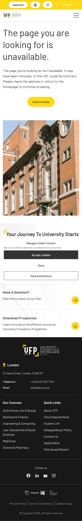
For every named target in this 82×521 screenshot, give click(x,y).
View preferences (41, 275)
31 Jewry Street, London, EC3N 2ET (23, 373)
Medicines (9, 441)
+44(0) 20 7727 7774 (42, 381)
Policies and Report (56, 449)
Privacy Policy (18, 503)
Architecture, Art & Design (19, 410)
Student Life (51, 423)
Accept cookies (41, 254)
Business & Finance (15, 417)
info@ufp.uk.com (40, 387)
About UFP (51, 410)
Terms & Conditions (40, 503)
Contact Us (51, 436)
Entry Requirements (56, 417)
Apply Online (51, 443)
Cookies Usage (63, 503)
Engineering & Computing (19, 423)
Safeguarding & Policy (57, 430)
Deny (41, 265)
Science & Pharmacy (16, 447)
